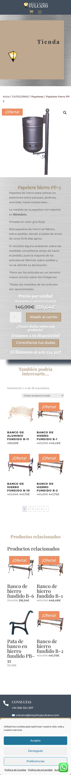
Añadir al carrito (43, 317)
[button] (65, 112)
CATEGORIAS (20, 96)
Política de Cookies (15, 769)
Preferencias (35, 761)
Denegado (35, 751)
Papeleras (37, 96)
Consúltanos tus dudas (35, 343)
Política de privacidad (40, 769)
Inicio (6, 96)
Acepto (35, 740)
